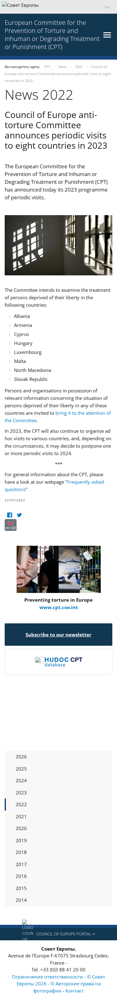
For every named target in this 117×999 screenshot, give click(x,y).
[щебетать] (19, 515)
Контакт (75, 991)
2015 (21, 888)
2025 (21, 769)
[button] (58, 7)
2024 (21, 780)
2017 (21, 864)
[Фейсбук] (9, 515)
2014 (21, 900)
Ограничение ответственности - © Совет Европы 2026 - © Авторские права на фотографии (58, 984)
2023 (21, 792)
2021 (21, 816)
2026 (21, 756)
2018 (21, 852)
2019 (21, 840)
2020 (21, 828)
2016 (21, 876)
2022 (21, 804)
